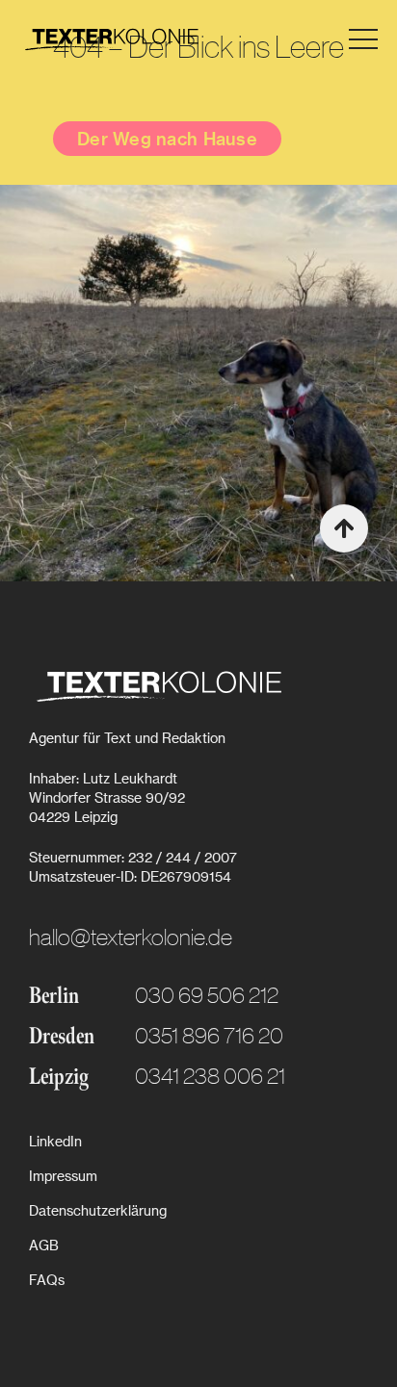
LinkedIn (55, 1141)
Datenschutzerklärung (98, 1210)
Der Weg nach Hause (167, 138)
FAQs (47, 1279)
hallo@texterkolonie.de (130, 936)
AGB (44, 1245)
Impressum (63, 1176)
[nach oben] (344, 528)
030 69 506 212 (206, 994)
